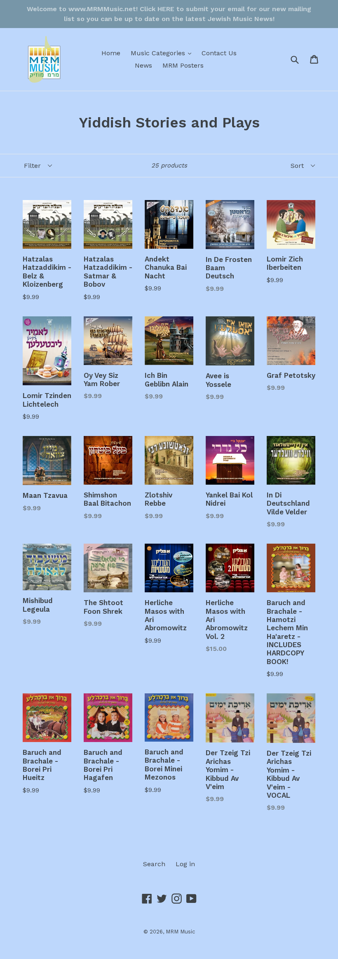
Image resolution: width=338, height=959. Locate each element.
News (143, 65)
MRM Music (180, 931)
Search (154, 864)
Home (110, 53)
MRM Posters (183, 65)
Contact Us (219, 53)
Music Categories (163, 53)
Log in (185, 864)
